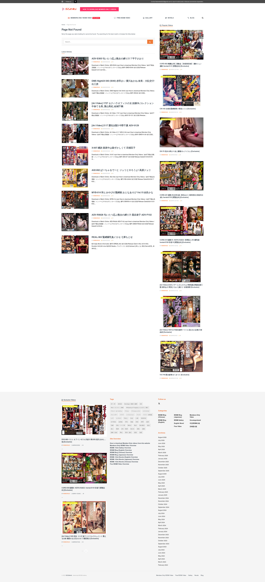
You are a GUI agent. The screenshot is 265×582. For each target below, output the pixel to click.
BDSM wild (96, 62)
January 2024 (162, 531)
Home (63, 24)
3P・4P (113, 404)
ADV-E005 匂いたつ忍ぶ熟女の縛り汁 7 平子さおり (118, 58)
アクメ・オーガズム (116, 411)
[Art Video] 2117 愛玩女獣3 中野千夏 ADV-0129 (115, 125)
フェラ (138, 414)
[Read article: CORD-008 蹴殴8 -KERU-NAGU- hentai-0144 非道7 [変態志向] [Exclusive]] (84, 469)
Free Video (178, 426)
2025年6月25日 (76, 445)
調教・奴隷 (114, 432)
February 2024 (163, 528)
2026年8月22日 (106, 240)
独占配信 (142, 425)
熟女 (135, 425)
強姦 (132, 422)
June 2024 (161, 516)
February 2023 (163, 565)
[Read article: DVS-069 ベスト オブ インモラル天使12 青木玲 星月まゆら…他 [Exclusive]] (84, 420)
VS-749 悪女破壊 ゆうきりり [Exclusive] (174, 374)
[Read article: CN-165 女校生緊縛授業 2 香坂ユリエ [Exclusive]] (181, 90)
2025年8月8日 (174, 155)
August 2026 (162, 437)
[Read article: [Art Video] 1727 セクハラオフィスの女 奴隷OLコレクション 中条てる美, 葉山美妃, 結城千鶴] (75, 111)
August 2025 (162, 474)
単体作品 (143, 418)
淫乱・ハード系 (120, 425)
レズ (112, 418)
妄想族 (120, 422)
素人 (112, 429)
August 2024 (162, 510)
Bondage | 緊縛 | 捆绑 (131, 404)
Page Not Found (71, 24)
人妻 (137, 418)
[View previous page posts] (82, 551)
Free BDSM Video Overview (119, 464)
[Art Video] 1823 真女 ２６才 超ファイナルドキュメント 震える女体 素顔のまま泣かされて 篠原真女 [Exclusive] (84, 537)
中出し (126, 418)
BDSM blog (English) (162, 421)
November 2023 (163, 538)
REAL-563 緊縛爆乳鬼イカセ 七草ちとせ (112, 237)
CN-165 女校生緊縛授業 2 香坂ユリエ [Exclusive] (178, 108)
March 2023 (162, 562)
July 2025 (161, 477)
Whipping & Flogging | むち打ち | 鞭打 (137, 407)
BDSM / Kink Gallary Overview (120, 448)
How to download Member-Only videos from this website (130, 443)
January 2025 (162, 495)
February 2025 (163, 492)
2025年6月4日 (174, 335)
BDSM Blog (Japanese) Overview (121, 455)
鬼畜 (141, 432)
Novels (171, 18)
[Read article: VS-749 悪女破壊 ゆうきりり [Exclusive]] (181, 356)
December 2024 (163, 498)
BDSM (120, 404)
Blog (192, 18)
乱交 (132, 418)
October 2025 (162, 468)
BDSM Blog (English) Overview (121, 450)
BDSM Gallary (179, 420)
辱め (121, 432)
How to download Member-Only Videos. (99, 9)
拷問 (142, 422)
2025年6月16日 (76, 542)
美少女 (132, 429)
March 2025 (162, 489)
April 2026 (161, 449)
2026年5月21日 (174, 112)
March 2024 (162, 525)
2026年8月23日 (106, 62)
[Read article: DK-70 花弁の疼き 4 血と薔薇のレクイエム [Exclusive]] (181, 133)
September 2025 (163, 471)
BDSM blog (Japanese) (178, 416)
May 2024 (161, 519)
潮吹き (129, 425)
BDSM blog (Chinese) (162, 416)
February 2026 (163, 455)
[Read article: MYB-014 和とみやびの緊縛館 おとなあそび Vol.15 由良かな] (75, 200)
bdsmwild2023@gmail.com (163, 1)
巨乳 (126, 422)
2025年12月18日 (174, 69)
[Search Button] (202, 17)
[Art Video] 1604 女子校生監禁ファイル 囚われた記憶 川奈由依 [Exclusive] (181, 331)
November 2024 (163, 501)
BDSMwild (69, 575)
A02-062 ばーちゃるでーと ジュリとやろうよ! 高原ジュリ (121, 170)
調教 (143, 429)
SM (141, 404)
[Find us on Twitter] (75, 1)
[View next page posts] (86, 551)
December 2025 (163, 462)
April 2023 (161, 559)
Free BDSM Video (123, 18)
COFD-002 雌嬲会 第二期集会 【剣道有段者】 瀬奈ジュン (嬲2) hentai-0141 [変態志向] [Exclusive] (181, 64)
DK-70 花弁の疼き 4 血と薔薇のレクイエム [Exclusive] (179, 151)
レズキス (118, 418)
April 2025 (161, 486)
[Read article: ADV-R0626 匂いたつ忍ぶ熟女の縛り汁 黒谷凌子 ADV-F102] (75, 222)
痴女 (148, 425)
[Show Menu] (62, 1)
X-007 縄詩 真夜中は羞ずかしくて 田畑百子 (113, 147)
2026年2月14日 (174, 290)
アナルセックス (135, 411)
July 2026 (161, 440)
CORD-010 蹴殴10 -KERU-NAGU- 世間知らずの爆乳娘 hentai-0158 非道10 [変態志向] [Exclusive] (179, 241)
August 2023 (162, 547)
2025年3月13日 (174, 378)
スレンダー (114, 414)
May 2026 (161, 446)
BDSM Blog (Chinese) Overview (121, 452)
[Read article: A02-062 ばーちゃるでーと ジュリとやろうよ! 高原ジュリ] (75, 178)
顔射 (135, 432)
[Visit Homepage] (69, 9)
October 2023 (162, 541)
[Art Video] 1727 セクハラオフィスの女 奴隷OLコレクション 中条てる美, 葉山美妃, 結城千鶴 (123, 104)
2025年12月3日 (174, 245)
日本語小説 (193, 426)
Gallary (148, 18)
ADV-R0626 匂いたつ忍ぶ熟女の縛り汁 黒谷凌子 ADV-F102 (122, 214)
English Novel (179, 423)
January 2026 (162, 459)
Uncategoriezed (195, 420)
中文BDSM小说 (195, 423)
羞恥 (138, 429)
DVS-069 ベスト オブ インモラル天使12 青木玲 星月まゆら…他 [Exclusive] (84, 440)
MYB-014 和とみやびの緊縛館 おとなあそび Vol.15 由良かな (122, 192)
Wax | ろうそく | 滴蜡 (117, 407)
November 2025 (163, 465)
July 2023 (161, 550)
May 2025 (161, 483)
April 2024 (161, 522)
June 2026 (161, 443)
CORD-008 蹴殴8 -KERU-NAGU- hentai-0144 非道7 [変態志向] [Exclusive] (83, 489)
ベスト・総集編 (147, 414)
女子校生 (113, 422)
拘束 (137, 422)
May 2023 (161, 556)
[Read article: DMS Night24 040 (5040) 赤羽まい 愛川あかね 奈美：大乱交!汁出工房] (75, 88)
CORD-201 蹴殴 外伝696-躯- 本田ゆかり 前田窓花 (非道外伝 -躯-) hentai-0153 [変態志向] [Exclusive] (181, 196)
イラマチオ (146, 411)
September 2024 (163, 507)
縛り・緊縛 (125, 429)
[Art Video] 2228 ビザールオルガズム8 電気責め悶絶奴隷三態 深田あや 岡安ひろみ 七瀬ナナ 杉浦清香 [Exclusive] (181, 286)
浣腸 (112, 425)
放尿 (147, 422)
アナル (127, 411)
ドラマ (122, 414)
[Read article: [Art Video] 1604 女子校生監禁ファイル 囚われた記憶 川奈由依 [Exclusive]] (181, 311)
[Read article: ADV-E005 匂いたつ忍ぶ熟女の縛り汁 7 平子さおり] (75, 66)
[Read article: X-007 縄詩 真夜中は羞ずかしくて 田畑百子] (75, 155)
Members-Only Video (168, 32)
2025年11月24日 (76, 493)
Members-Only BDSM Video (85, 18)
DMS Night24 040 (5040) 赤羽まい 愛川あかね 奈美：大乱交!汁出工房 (123, 82)
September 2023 (163, 544)
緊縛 (117, 429)
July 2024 (161, 513)
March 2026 (162, 452)
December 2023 (163, 535)
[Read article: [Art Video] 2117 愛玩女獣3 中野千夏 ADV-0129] (75, 133)
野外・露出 (128, 432)
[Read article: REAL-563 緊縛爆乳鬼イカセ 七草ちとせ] (75, 245)
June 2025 (161, 480)
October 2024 (162, 504)
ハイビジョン (130, 414)
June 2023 (161, 553)
